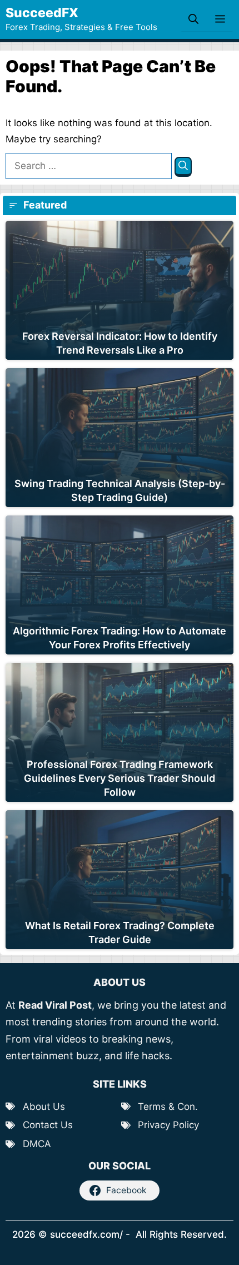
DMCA (37, 1143)
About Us (44, 1106)
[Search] (183, 167)
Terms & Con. (168, 1106)
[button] (193, 19)
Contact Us (48, 1124)
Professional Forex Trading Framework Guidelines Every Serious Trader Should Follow (119, 778)
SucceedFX (42, 13)
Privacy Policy (168, 1124)
